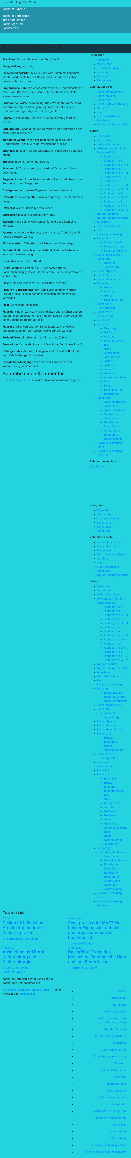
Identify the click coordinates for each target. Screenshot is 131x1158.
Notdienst (103, 108)
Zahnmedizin (105, 76)
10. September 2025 (16, 938)
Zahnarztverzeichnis (110, 91)
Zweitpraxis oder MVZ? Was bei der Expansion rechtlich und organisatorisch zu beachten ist (95, 930)
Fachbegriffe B (113, 160)
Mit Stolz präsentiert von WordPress (26, 989)
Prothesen (110, 365)
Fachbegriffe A (113, 156)
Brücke (108, 332)
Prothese (109, 361)
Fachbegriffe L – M (116, 185)
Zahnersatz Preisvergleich (109, 1111)
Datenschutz (105, 136)
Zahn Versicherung (109, 226)
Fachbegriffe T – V (115, 205)
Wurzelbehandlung (115, 377)
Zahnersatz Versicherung (110, 1117)
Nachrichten (104, 64)
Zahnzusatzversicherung (112, 104)
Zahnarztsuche (106, 95)
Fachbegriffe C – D (116, 164)
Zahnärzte (103, 258)
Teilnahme (103, 222)
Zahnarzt (102, 238)
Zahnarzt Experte (14, 9)
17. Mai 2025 (11, 968)
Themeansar (27, 993)
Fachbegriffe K (113, 181)
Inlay (100, 112)
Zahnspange (111, 393)
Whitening (110, 373)
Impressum (104, 140)
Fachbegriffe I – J (115, 177)
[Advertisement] (110, 485)
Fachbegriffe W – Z (116, 209)
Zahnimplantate (113, 299)
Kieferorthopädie (108, 144)
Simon (34, 938)
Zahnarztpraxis (106, 271)
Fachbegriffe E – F (115, 168)
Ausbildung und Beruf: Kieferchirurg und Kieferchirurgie (24, 956)
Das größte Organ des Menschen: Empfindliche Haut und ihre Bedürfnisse (97, 956)
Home (122, 991)
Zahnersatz (104, 72)
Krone (107, 348)
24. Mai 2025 (77, 943)
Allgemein (103, 60)
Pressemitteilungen (109, 68)
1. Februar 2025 (78, 968)
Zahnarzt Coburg (115, 246)
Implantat (110, 336)
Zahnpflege (104, 80)
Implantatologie (114, 340)
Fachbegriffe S (113, 201)
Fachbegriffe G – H (116, 173)
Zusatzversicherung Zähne (109, 1145)
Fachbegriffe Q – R (116, 197)
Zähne (107, 385)
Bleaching (110, 328)
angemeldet (23, 380)
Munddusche (112, 430)
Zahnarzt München (115, 250)
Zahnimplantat (113, 389)
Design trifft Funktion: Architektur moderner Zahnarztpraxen (24, 927)
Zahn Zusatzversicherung (109, 1056)
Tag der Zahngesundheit (112, 124)
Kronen (108, 295)
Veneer (108, 369)
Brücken (109, 287)
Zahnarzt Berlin (113, 242)
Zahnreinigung (113, 438)
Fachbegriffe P (113, 193)
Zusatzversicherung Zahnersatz (105, 1152)
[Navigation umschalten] (5, 37)
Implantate (110, 291)
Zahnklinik (103, 320)
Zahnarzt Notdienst (109, 254)
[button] (4, 40)
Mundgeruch (112, 352)
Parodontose (112, 357)
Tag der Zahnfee (107, 213)
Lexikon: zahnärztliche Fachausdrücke (111, 1020)
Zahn (107, 381)
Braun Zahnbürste (115, 410)
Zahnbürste (111, 434)
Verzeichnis (97, 466)
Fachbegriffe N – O (116, 189)
